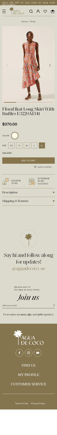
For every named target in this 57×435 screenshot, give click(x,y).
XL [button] (42, 145)
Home (24, 21)
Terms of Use (21, 403)
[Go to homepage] (29, 337)
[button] (4, 11)
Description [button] (9, 192)
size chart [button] (7, 152)
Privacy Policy (38, 403)
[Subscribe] (54, 305)
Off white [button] (14, 136)
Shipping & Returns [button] (15, 201)
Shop (33, 21)
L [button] (34, 145)
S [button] (19, 145)
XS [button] (11, 145)
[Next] (50, 65)
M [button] (27, 145)
